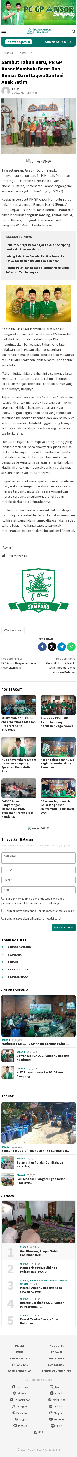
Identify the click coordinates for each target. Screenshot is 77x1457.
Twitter (59, 1387)
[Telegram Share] (61, 646)
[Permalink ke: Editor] (5, 90)
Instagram (22, 1406)
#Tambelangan (13, 630)
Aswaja (24, 1247)
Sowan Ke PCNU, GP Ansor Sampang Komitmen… (42, 1058)
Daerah (5, 1040)
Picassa (22, 1426)
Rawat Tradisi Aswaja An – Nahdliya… (39, 1321)
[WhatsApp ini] (71, 646)
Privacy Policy (20, 1358)
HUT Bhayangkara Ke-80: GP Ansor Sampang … (41, 1074)
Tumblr (59, 1393)
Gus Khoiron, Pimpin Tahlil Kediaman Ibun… (39, 1253)
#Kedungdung (18, 969)
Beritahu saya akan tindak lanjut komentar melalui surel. (40, 911)
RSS (40, 1432)
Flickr (59, 1426)
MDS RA (24, 1284)
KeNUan (62, 1280)
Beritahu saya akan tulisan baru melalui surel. (33, 918)
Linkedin (59, 1406)
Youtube (59, 1419)
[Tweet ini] (52, 646)
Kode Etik (57, 1346)
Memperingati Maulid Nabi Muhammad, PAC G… (39, 1270)
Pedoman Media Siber (56, 1371)
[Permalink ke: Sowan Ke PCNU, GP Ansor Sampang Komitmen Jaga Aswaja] (58, 705)
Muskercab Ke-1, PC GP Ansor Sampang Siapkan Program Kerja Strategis (18, 723)
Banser (43, 1280)
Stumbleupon (22, 1400)
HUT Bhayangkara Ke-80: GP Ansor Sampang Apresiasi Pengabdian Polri (18, 765)
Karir (20, 1352)
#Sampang (15, 955)
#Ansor (13, 962)
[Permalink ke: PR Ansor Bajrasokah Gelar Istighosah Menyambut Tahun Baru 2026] (58, 788)
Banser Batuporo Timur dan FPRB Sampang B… (35, 1151)
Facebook (22, 1387)
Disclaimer (56, 1358)
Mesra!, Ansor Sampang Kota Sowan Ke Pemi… (41, 1290)
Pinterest (23, 1393)
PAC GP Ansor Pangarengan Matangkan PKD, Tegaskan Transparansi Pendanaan (17, 808)
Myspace (59, 1413)
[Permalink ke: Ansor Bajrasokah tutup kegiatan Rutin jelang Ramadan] (58, 746)
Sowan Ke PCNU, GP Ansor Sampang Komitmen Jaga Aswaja (57, 722)
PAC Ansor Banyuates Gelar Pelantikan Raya (18, 663)
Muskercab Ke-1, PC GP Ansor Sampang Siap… (35, 1044)
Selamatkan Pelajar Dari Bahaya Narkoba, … (39, 1164)
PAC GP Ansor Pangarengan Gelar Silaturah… (40, 1181)
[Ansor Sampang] (38, 31)
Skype (22, 1419)
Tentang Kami (19, 1365)
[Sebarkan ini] (42, 646)
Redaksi (56, 1352)
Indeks (20, 1346)
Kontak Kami (56, 1365)
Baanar (5, 1146)
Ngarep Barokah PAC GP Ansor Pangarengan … (42, 1305)
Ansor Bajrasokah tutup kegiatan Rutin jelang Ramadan (57, 763)
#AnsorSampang (19, 947)
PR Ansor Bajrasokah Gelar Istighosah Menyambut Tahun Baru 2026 (57, 807)
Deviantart (22, 1413)
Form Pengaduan (20, 1371)
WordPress (59, 1400)
